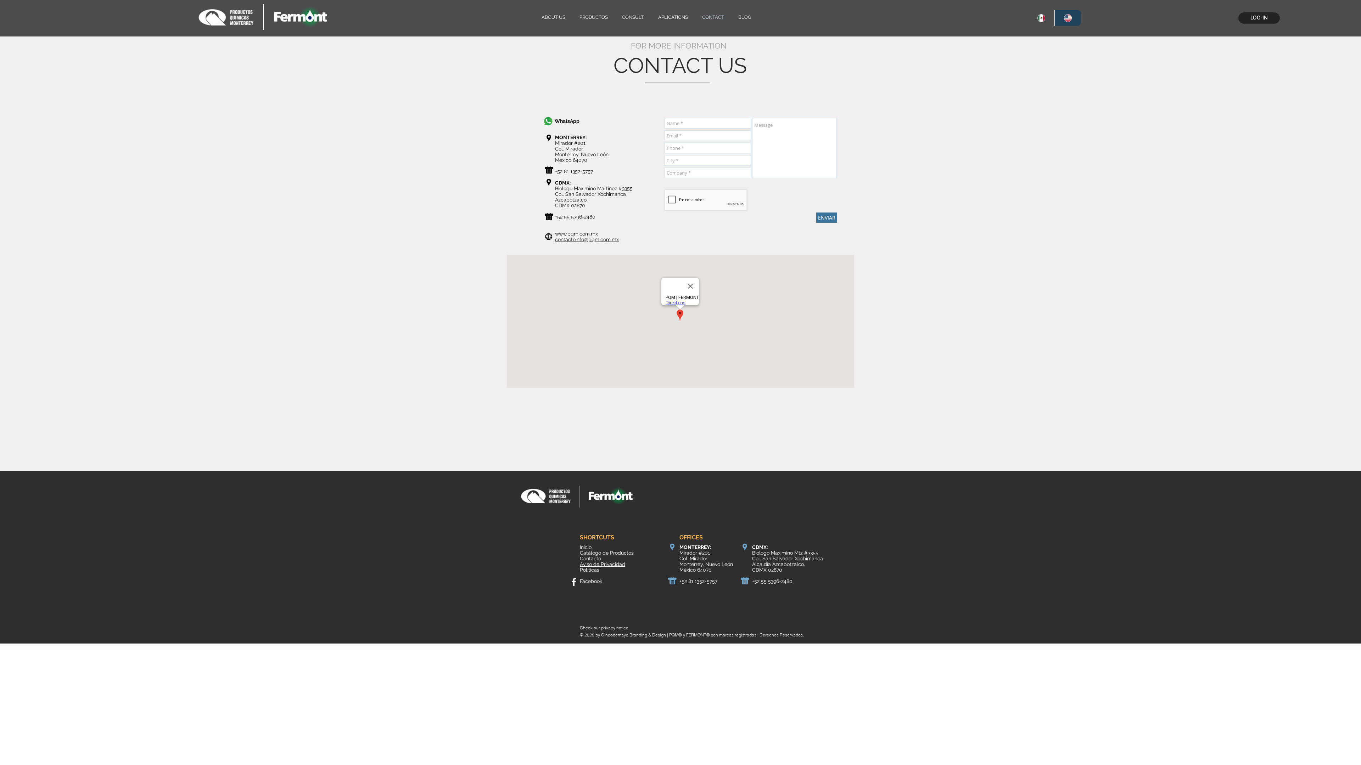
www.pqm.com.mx (576, 234)
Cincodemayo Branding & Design (633, 635)
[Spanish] (1041, 18)
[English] (1067, 18)
